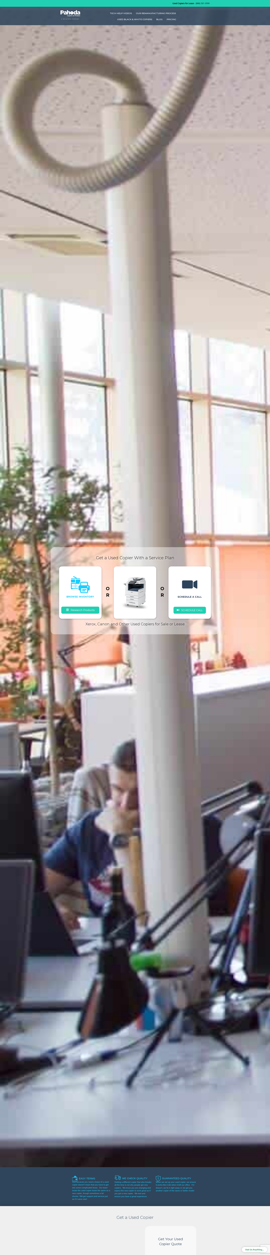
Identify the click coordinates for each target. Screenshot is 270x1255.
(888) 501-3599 (203, 3)
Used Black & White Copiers (134, 19)
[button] (190, 610)
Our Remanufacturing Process (156, 13)
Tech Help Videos (121, 13)
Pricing (171, 19)
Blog (159, 19)
